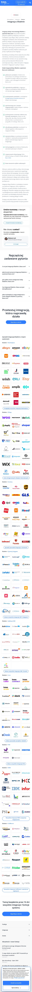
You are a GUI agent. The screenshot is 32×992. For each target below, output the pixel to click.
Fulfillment (11, 823)
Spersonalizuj (15, 987)
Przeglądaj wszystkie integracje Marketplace (16, 408)
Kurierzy (10, 482)
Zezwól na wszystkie (16, 983)
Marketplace (11, 342)
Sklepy (9, 412)
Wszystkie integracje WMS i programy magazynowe (16, 818)
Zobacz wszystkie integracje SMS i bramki (16, 671)
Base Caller (8, 158)
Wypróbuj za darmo (16, 322)
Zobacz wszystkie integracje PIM (16, 763)
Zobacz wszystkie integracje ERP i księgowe (16, 617)
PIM (9, 744)
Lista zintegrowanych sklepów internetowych (16, 478)
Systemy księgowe (13, 551)
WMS (9, 767)
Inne (9, 675)
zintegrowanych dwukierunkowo (14, 98)
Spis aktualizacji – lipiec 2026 (10, 960)
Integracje (17, 19)
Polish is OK (22, 4)
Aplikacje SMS (11, 621)
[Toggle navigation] (30, 3)
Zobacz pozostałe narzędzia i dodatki (16, 741)
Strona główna (10, 19)
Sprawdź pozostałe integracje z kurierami (16, 547)
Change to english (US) (21, 2)
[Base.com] (5, 3)
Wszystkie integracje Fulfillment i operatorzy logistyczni (16, 890)
